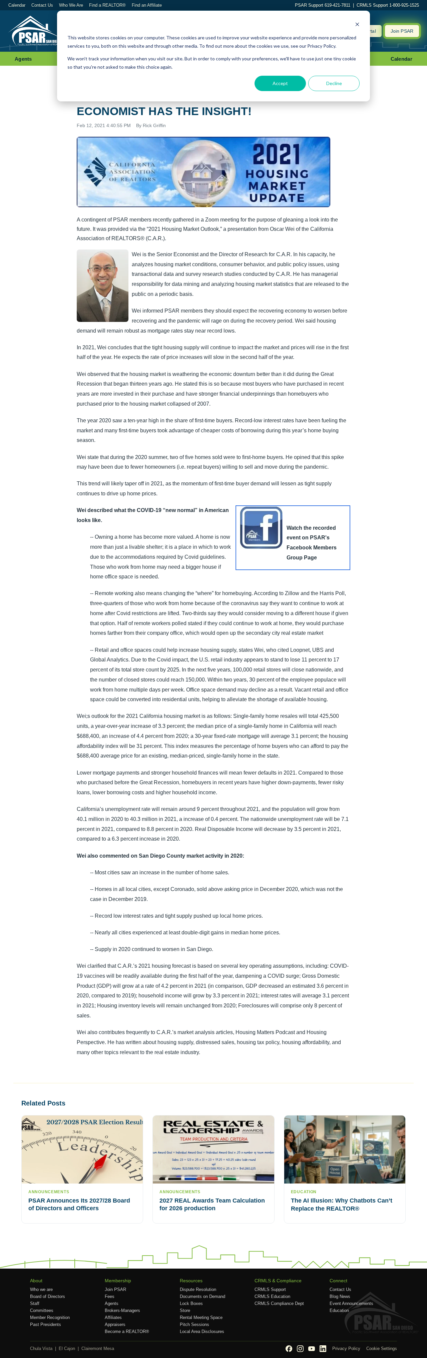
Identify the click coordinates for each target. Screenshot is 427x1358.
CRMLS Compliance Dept (279, 1303)
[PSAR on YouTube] (311, 1348)
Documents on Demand (202, 1296)
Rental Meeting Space (201, 1317)
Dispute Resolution (198, 1289)
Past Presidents (45, 1324)
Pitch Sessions (194, 1324)
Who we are (41, 1289)
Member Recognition (50, 1317)
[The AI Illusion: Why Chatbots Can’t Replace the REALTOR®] (344, 1149)
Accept (280, 83)
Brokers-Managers (122, 1310)
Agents (23, 59)
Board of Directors (47, 1296)
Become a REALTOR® (127, 1331)
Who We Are (71, 5)
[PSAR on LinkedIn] (323, 1348)
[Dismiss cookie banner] (357, 25)
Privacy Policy (346, 1348)
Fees (109, 1296)
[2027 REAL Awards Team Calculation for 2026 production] (213, 1149)
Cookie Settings (381, 1348)
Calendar (16, 5)
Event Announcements (351, 1303)
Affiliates (113, 1317)
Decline (334, 83)
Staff (34, 1303)
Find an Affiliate (147, 5)
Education (339, 1310)
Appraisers (115, 1324)
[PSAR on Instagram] (300, 1348)
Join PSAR (402, 31)
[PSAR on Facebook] (289, 1348)
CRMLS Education (272, 1296)
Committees (41, 1310)
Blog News (340, 1296)
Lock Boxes (191, 1303)
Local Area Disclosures (202, 1331)
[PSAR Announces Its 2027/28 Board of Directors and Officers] (82, 1149)
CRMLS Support (270, 1289)
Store (185, 1310)
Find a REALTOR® (107, 5)
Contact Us (42, 5)
